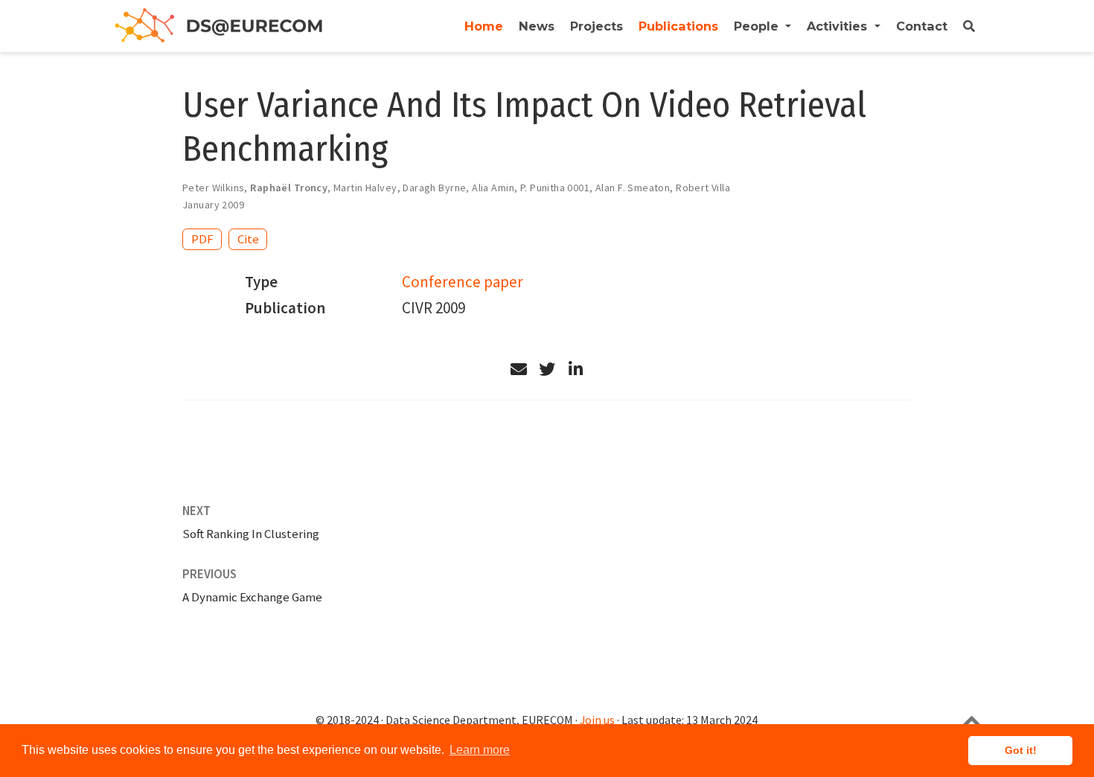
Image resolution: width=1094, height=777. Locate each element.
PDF (202, 239)
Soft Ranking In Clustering (250, 533)
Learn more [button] (480, 750)
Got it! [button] (1021, 750)
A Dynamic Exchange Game (252, 597)
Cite (248, 239)
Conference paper (462, 282)
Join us (597, 720)
